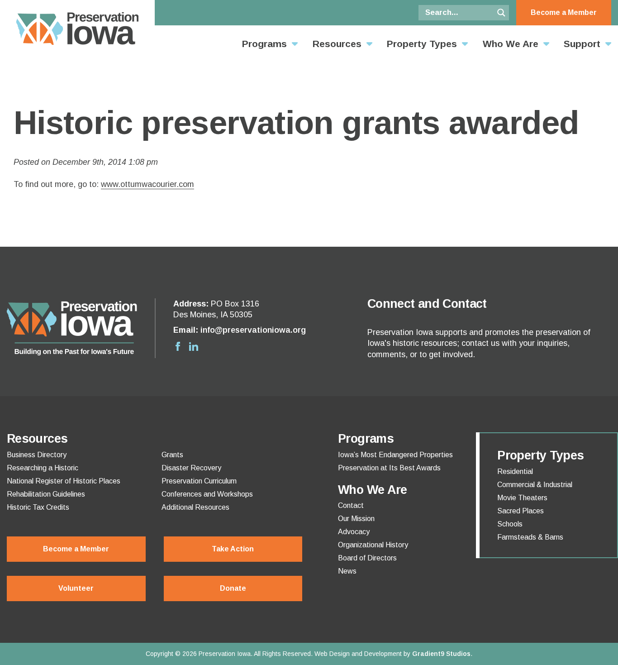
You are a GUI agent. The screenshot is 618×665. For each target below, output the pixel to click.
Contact (351, 505)
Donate (233, 588)
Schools (510, 524)
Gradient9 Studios (441, 653)
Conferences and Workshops (207, 494)
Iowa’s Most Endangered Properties (395, 455)
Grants (172, 455)
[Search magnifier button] (501, 12)
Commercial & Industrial (534, 484)
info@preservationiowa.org (253, 330)
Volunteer (76, 588)
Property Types (422, 43)
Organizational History (373, 545)
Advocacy (354, 532)
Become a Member (564, 12)
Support (582, 43)
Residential (515, 471)
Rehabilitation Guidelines (46, 494)
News (347, 571)
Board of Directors (367, 558)
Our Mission (356, 518)
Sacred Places (520, 511)
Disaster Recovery (191, 468)
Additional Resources (195, 507)
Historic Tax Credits (38, 507)
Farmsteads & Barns (530, 537)
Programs (264, 43)
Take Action (233, 549)
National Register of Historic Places (63, 481)
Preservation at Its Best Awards (389, 468)
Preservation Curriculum (199, 481)
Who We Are (510, 43)
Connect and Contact (427, 304)
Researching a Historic (42, 468)
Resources (337, 43)
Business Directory (37, 455)
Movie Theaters (522, 498)
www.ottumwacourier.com (147, 184)
